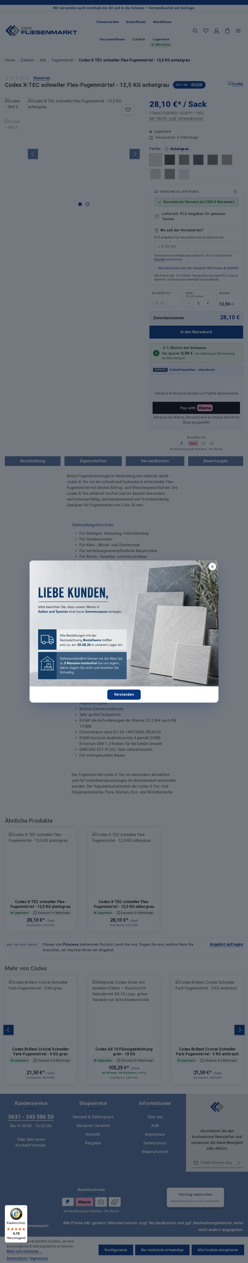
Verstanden (124, 694)
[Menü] (24, 1208)
